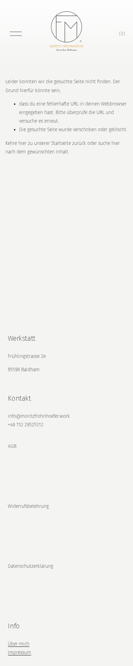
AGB (12, 446)
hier (22, 143)
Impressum (19, 652)
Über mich (18, 644)
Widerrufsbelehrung (28, 506)
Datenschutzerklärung (30, 566)
